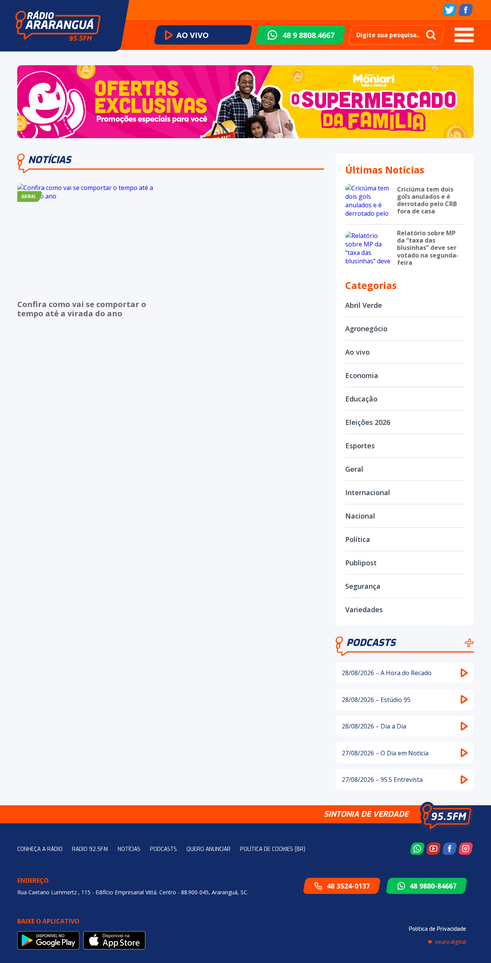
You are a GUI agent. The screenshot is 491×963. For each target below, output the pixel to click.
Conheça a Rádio (40, 849)
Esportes (360, 445)
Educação (361, 398)
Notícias (129, 849)
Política (357, 539)
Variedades (364, 609)
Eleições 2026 (367, 422)
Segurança (363, 586)
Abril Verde (363, 305)
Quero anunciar (208, 849)
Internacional (367, 492)
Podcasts (370, 642)
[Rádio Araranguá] (58, 26)
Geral (354, 469)
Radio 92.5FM (90, 849)
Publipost (361, 562)
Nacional (360, 515)
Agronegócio (366, 328)
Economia (361, 375)
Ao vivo (357, 352)
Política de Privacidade (437, 929)
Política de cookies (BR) (272, 849)
